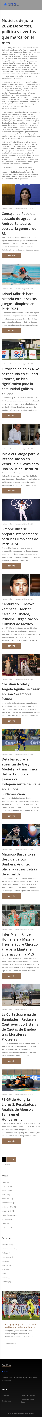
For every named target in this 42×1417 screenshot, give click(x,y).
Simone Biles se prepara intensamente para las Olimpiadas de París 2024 (20, 536)
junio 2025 (7, 1227)
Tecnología (7, 1282)
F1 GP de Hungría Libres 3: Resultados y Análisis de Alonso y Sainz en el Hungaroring (19, 1109)
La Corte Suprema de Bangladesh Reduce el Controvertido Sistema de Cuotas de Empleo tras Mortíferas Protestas (20, 1027)
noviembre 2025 (9, 1207)
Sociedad (6, 1265)
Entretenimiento (9, 1249)
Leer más (11, 255)
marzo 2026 (7, 1199)
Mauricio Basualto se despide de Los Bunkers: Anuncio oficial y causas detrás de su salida (19, 864)
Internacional (7, 1257)
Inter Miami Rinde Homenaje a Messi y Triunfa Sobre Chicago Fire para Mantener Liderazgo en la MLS (20, 944)
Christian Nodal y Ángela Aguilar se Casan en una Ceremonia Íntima (21, 691)
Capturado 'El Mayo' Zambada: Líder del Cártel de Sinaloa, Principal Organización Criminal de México (20, 614)
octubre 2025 (8, 1211)
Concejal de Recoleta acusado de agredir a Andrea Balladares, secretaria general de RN (19, 223)
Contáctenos (6, 1401)
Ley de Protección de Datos (28, 1401)
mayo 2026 (7, 1190)
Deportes (7, 1245)
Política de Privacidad (28, 1396)
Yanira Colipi (8, 209)
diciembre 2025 (8, 1203)
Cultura (5, 1261)
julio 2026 (6, 1182)
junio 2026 (7, 1186)
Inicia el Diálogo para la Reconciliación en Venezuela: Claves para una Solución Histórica (20, 461)
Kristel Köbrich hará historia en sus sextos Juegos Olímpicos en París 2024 (19, 301)
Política (6, 1253)
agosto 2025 (7, 1219)
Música (5, 1269)
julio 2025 (6, 1223)
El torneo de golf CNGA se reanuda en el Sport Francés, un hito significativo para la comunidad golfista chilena (20, 381)
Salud (5, 1273)
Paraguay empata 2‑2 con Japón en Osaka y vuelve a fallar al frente (20, 1325)
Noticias (6, 1277)
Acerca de (5, 1396)
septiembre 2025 (9, 1215)
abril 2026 (6, 1195)
